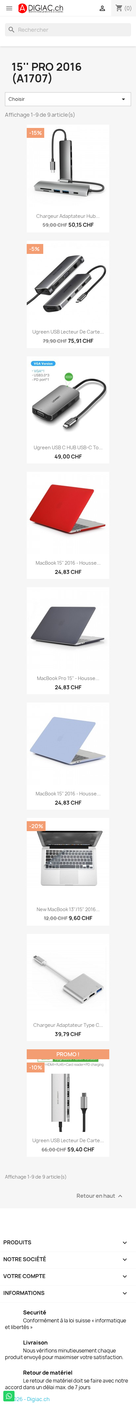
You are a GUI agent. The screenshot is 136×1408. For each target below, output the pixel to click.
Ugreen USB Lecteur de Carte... (68, 332)
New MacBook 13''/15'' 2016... (68, 909)
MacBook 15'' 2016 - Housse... (68, 563)
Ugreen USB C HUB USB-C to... (68, 447)
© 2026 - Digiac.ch (27, 1399)
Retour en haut (100, 1196)
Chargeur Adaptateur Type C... (68, 1025)
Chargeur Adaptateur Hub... (68, 216)
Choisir (68, 99)
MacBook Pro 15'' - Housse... (68, 678)
